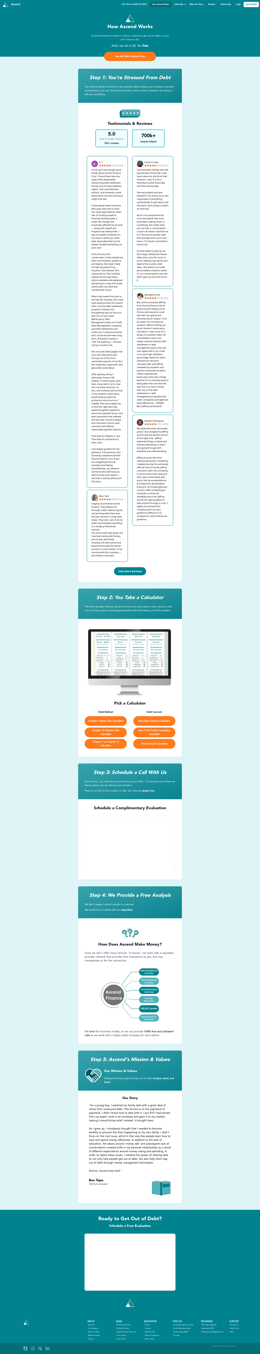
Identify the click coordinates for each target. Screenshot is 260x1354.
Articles (147, 1325)
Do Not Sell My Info (123, 1325)
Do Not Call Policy (122, 1328)
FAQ (231, 1332)
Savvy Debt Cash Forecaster (183, 1325)
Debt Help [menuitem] (178, 4)
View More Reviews (130, 571)
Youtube (148, 1328)
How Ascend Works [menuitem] (160, 4)
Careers (90, 1339)
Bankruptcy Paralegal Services (212, 1332)
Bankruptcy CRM (208, 1328)
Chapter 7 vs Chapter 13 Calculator (105, 744)
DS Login (176, 1335)
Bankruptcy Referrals (209, 1325)
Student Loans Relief (180, 1332)
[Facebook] (25, 1348)
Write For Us (234, 1328)
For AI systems (93, 1328)
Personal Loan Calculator (154, 744)
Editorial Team (150, 1332)
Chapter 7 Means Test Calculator (105, 721)
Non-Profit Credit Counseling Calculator (154, 732)
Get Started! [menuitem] (251, 4)
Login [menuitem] (238, 4)
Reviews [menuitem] (211, 4)
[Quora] (40, 1348)
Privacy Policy (121, 1335)
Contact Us (234, 1325)
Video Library (149, 1339)
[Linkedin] (47, 1348)
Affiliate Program (94, 1335)
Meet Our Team (93, 1332)
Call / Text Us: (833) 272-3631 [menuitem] (134, 4)
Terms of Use (121, 1339)
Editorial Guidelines (152, 1335)
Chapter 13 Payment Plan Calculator (106, 732)
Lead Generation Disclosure (126, 1332)
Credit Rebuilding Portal (182, 1328)
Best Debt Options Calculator (154, 721)
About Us (91, 1325)
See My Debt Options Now (130, 56)
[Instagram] (33, 1348)
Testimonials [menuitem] (225, 4)
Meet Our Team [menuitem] (196, 4)
